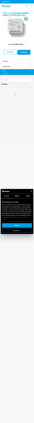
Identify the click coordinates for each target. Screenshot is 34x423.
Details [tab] (17, 196)
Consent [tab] (6, 196)
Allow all (17, 225)
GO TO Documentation (15, 45)
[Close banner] (31, 191)
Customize (16, 230)
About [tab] (28, 196)
